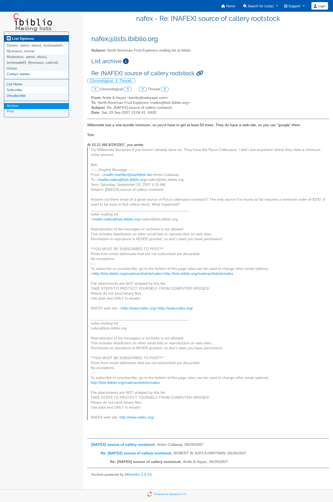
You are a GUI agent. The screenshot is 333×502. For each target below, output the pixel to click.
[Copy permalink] (199, 73)
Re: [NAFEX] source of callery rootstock (136, 453)
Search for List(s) (260, 5)
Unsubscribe (16, 96)
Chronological (102, 81)
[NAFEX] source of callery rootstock (123, 445)
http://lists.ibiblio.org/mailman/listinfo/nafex (127, 274)
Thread (125, 81)
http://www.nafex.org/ (138, 308)
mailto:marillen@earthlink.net (128, 175)
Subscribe (14, 90)
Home (230, 5)
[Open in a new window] (126, 61)
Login (321, 5)
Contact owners (18, 74)
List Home (14, 84)
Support (293, 5)
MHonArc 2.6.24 (138, 474)
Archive (12, 106)
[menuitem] (228, 6)
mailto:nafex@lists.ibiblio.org (122, 180)
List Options (22, 38)
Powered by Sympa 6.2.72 (170, 494)
